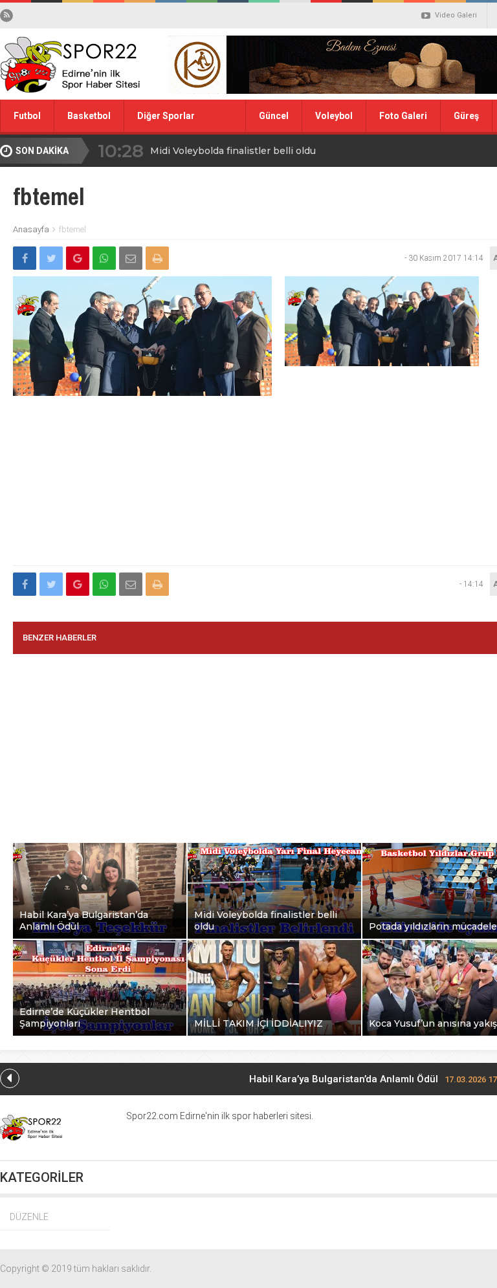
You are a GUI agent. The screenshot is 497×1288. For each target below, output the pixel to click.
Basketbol (89, 116)
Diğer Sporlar (166, 116)
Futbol (27, 116)
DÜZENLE (29, 1217)
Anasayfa (31, 229)
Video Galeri (456, 15)
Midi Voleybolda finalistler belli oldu (233, 151)
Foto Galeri (403, 116)
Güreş (466, 116)
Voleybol (334, 116)
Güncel (274, 116)
